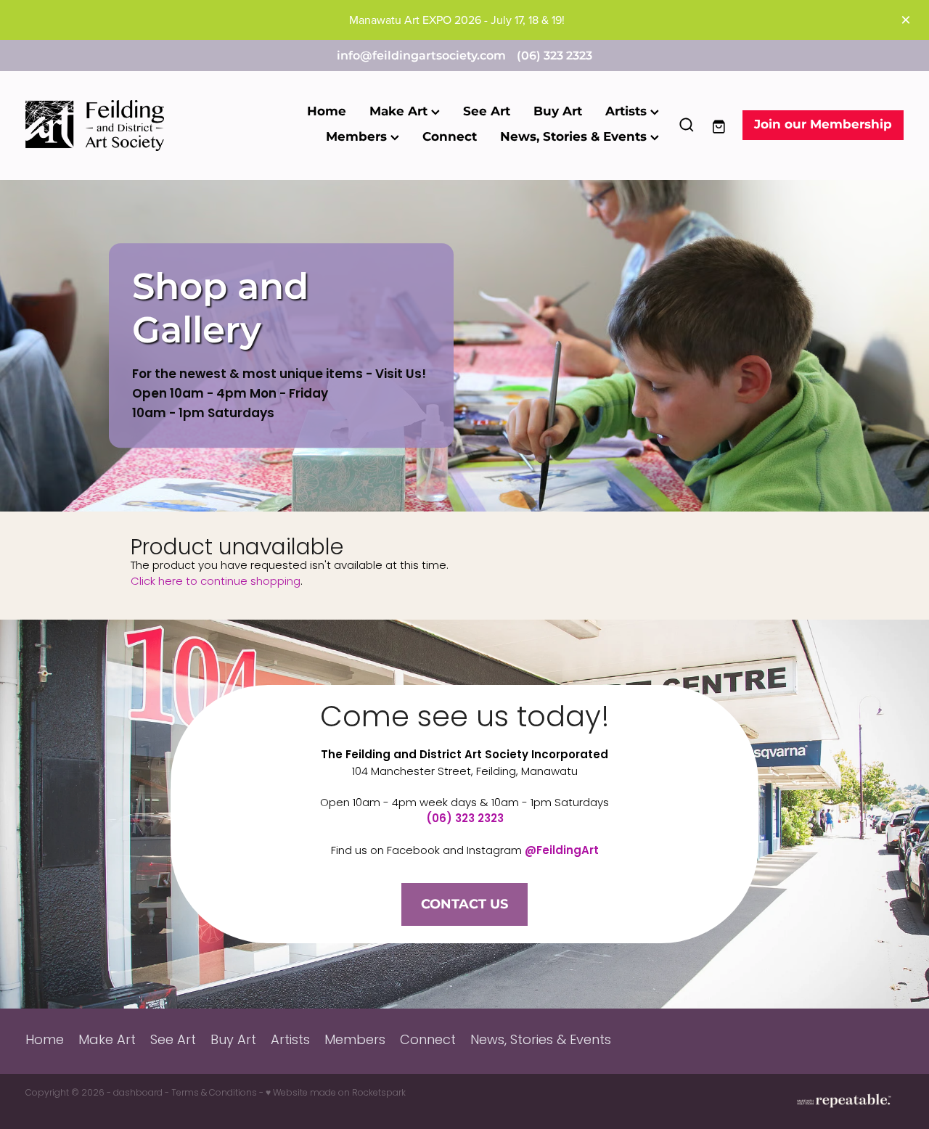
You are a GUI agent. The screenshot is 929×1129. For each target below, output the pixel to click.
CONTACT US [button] (464, 904)
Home (326, 112)
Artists (627, 112)
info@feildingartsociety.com (421, 55)
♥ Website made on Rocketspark (336, 1093)
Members (358, 137)
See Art (486, 112)
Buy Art (557, 112)
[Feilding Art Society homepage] (113, 125)
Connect (449, 137)
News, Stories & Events (575, 137)
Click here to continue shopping (215, 582)
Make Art (400, 112)
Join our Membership (823, 125)
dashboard (138, 1093)
